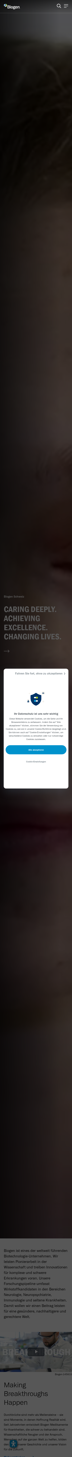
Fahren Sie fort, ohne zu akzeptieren (39, 673)
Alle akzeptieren (36, 749)
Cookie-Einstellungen (36, 761)
